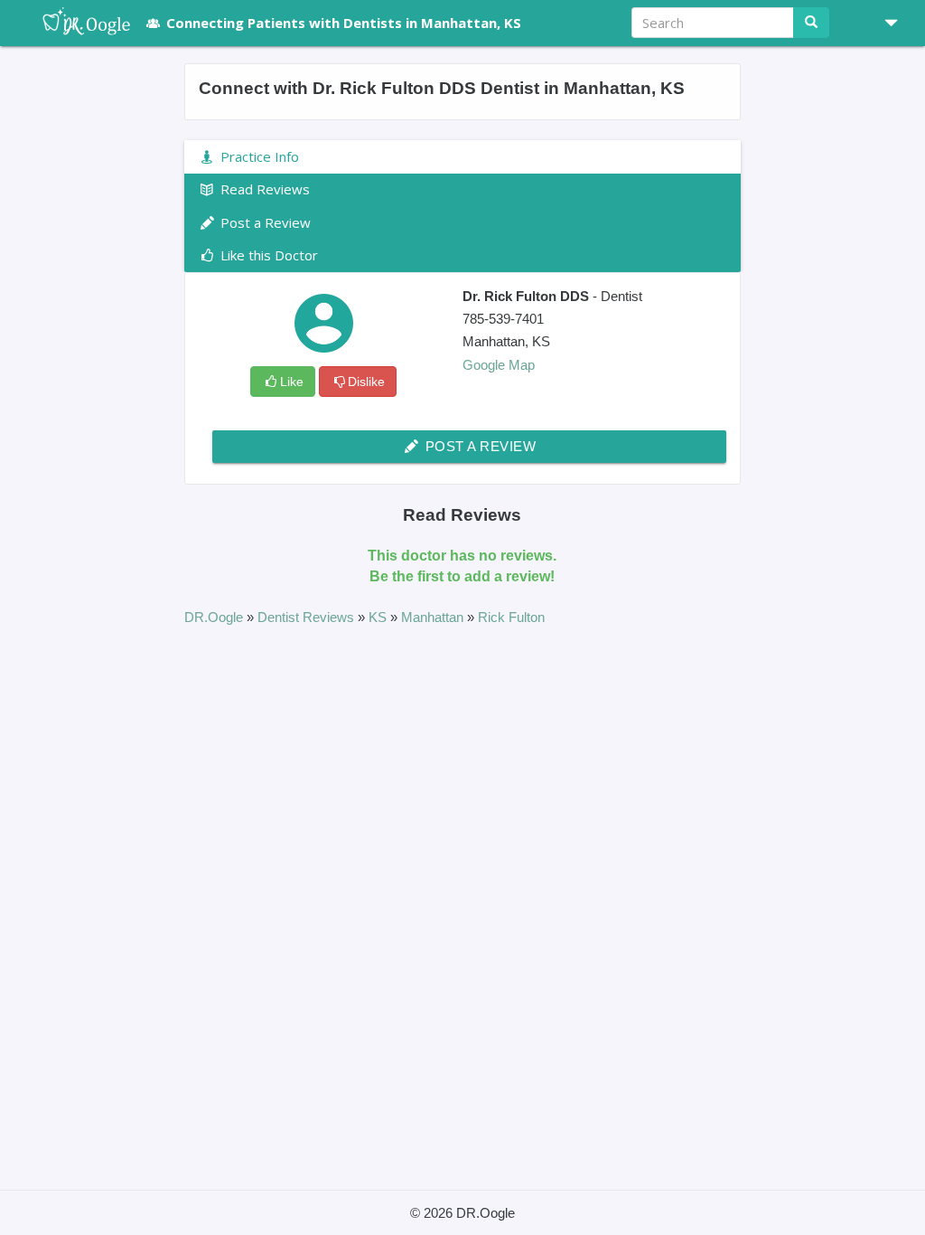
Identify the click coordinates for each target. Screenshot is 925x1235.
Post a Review (478, 446)
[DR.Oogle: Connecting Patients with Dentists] (77, 22)
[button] (884, 22)
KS (379, 617)
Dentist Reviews (307, 617)
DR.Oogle (215, 617)
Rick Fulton (511, 617)
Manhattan (434, 617)
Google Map (498, 364)
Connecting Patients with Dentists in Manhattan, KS (343, 23)
